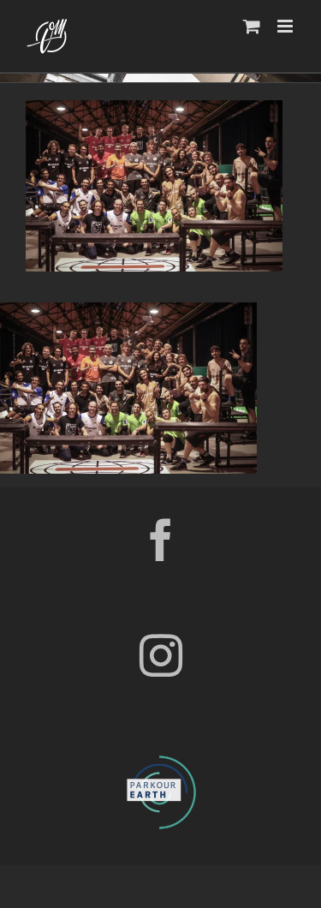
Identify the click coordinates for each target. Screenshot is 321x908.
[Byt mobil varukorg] (251, 26)
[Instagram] (161, 655)
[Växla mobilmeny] (286, 26)
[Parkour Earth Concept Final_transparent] (161, 756)
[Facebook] (161, 539)
